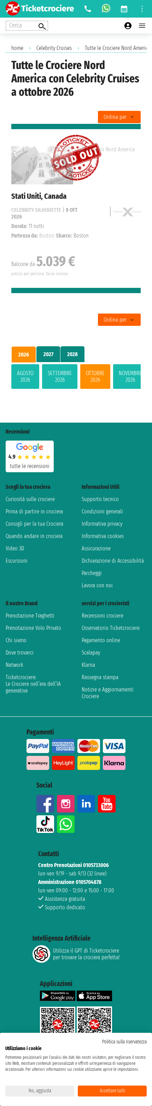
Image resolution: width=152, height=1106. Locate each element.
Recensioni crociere (102, 615)
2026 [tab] (23, 354)
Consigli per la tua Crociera (34, 523)
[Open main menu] (142, 25)
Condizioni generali (102, 511)
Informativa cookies (103, 536)
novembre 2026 (130, 376)
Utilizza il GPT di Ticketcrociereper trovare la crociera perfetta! (86, 954)
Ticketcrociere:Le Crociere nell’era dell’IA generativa (33, 684)
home (17, 48)
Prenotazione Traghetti (30, 615)
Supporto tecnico (100, 499)
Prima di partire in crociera (34, 511)
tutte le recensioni (29, 466)
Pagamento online (101, 640)
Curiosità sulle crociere (30, 499)
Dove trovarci (20, 652)
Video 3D (15, 548)
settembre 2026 (60, 376)
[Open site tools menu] (142, 9)
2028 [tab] (72, 354)
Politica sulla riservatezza (124, 1042)
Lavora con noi (97, 585)
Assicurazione (96, 548)
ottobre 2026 (95, 376)
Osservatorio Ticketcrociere (111, 628)
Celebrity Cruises (54, 48)
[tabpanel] (76, 378)
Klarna (88, 665)
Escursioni (17, 560)
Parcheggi (92, 573)
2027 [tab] (48, 354)
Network (14, 665)
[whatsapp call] (106, 9)
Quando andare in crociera (34, 536)
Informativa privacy (102, 523)
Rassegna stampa (100, 677)
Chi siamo (16, 640)
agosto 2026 (25, 376)
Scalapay (91, 652)
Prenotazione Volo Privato (33, 628)
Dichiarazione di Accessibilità (113, 560)
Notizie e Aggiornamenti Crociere (108, 693)
